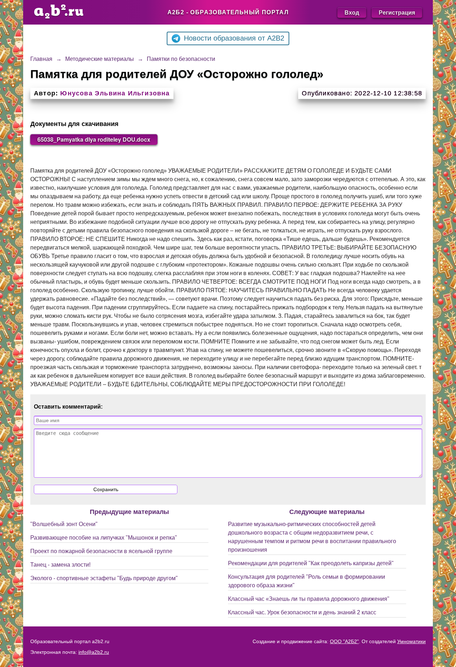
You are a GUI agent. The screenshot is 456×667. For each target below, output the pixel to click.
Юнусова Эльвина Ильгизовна (115, 93)
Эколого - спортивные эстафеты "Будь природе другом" (104, 578)
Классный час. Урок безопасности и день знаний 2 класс (302, 612)
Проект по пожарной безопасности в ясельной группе (101, 551)
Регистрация (397, 12)
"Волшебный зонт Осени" (64, 524)
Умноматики (411, 641)
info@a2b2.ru (93, 652)
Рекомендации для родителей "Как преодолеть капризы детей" (311, 563)
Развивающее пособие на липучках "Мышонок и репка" (103, 538)
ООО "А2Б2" (344, 641)
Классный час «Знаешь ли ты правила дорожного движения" (308, 599)
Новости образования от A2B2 (234, 38)
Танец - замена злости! (60, 565)
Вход (351, 12)
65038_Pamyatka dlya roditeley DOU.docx (93, 139)
